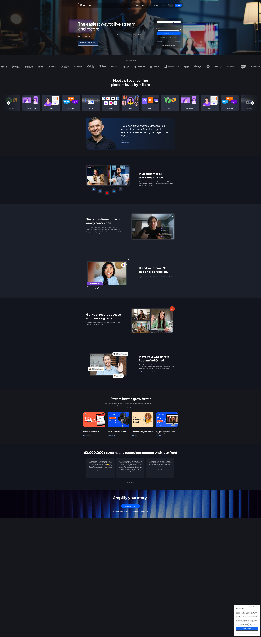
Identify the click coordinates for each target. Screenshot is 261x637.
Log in (174, 45)
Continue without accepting (254, 606)
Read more (86, 435)
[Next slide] (174, 469)
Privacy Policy (177, 41)
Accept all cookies (247, 628)
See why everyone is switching (148, 371)
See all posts (130, 407)
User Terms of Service (173, 39)
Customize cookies (247, 632)
